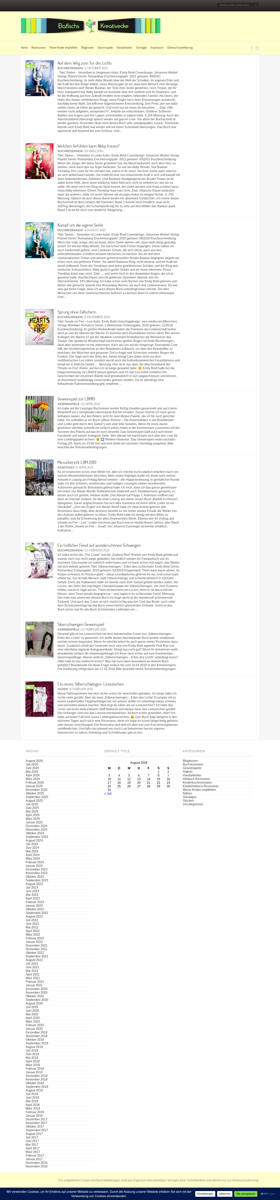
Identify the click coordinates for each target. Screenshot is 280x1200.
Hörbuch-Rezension (196, 778)
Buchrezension (70, 68)
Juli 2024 (32, 844)
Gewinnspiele (105, 47)
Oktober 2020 (35, 996)
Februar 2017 (35, 1155)
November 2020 (36, 992)
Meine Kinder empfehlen (63, 47)
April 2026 (33, 775)
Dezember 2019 (36, 1032)
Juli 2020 (32, 1007)
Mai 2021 (32, 970)
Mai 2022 (32, 927)
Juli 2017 (32, 1137)
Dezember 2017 (36, 1119)
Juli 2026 (32, 764)
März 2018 (33, 1108)
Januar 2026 (34, 786)
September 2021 (37, 956)
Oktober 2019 (35, 1039)
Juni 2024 (32, 847)
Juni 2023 (32, 891)
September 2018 (37, 1086)
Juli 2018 (32, 1094)
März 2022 (33, 934)
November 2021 (36, 949)
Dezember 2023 (36, 869)
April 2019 (33, 1061)
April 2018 (33, 1104)
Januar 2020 (34, 1028)
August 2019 (34, 1046)
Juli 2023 (32, 887)
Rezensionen (38, 47)
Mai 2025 (32, 811)
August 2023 (34, 884)
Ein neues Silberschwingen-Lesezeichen (91, 684)
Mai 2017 (32, 1144)
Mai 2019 (32, 1057)
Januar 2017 (34, 1159)
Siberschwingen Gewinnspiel (81, 624)
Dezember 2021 (36, 945)
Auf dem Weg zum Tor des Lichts (85, 63)
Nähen (63, 689)
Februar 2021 (35, 981)
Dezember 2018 (36, 1075)
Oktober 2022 (35, 909)
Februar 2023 (35, 902)
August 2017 (34, 1133)
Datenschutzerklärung (180, 47)
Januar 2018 (34, 1115)
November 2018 (36, 1079)
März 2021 (33, 978)
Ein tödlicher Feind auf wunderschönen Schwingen (99, 545)
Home (24, 47)
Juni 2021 (32, 967)
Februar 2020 (35, 1025)
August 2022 (34, 916)
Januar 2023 (34, 905)
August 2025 (34, 800)
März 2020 (33, 1021)
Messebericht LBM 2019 (77, 462)
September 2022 (37, 912)
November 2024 (36, 829)
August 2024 (34, 840)
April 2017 (33, 1148)
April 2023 (33, 898)
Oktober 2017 (35, 1126)
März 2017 (33, 1151)
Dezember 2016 (36, 1162)
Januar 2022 (34, 941)
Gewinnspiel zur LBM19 (76, 399)
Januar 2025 (34, 822)
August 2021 (34, 960)
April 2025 (33, 815)
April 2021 (33, 974)
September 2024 (37, 836)
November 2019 (36, 1036)
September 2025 (37, 797)
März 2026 (33, 778)
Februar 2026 (35, 782)
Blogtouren (87, 47)
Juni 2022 (32, 923)
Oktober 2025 (35, 793)
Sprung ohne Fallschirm (77, 312)
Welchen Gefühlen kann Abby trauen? (89, 146)
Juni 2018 (32, 1097)
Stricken (188, 800)
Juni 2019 (32, 1054)
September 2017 (37, 1130)
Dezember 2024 (36, 826)
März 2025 (33, 818)
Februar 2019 (35, 1068)
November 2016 (36, 1166)
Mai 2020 (32, 1014)
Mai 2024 (32, 851)
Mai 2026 (32, 771)
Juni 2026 (32, 768)
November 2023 (36, 873)
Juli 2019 (32, 1050)
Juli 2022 (32, 920)
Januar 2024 (34, 865)
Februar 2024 (35, 862)
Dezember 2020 (36, 989)
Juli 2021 (32, 963)
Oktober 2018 (35, 1083)
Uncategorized (193, 804)
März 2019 (33, 1065)
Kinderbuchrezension (197, 782)
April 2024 (33, 855)
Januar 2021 (34, 985)
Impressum (157, 47)
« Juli (108, 793)
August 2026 (34, 760)
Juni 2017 (32, 1141)
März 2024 (33, 858)
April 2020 (33, 1018)
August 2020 (34, 1003)
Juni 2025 (32, 807)
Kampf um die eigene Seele (80, 225)
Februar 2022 (35, 938)
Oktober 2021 (35, 952)
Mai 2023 (32, 894)
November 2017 (36, 1123)
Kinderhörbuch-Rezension (200, 786)
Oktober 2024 (35, 833)
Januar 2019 (34, 1072)
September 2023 (37, 880)
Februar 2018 (35, 1112)
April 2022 (33, 931)
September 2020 (37, 999)
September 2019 (37, 1043)
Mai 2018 (32, 1101)
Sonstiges (141, 47)
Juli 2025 (32, 804)
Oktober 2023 (35, 876)
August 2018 (34, 1090)
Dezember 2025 (36, 789)
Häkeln (188, 771)
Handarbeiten (124, 47)
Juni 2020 (32, 1010)
